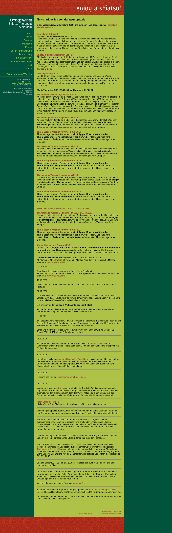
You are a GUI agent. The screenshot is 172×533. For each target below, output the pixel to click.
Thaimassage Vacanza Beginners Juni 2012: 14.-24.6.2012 (65, 213)
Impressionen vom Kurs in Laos (71, 377)
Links (29, 68)
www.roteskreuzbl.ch (56, 262)
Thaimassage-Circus (46, 449)
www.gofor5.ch (79, 483)
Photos (61, 388)
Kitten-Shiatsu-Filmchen (48, 402)
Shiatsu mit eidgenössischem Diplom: (55, 55)
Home (29, 33)
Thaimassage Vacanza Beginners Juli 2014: (58, 146)
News (29, 36)
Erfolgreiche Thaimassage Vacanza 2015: (57, 94)
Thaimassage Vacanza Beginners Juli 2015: (58, 118)
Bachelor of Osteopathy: (48, 34)
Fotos (29, 64)
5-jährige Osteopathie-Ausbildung (72, 359)
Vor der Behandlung (21, 50)
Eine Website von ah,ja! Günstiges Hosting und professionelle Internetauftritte (100, 512)
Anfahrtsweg (25, 54)
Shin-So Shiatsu (97, 343)
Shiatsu (28, 40)
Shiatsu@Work (24, 57)
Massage (27, 43)
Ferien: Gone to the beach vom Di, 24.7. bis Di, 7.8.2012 (63, 208)
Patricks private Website (19, 74)
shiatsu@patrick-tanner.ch (22, 83)
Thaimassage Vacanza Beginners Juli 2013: (58, 175)
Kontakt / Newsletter (21, 61)
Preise (28, 47)
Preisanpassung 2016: (47, 74)
